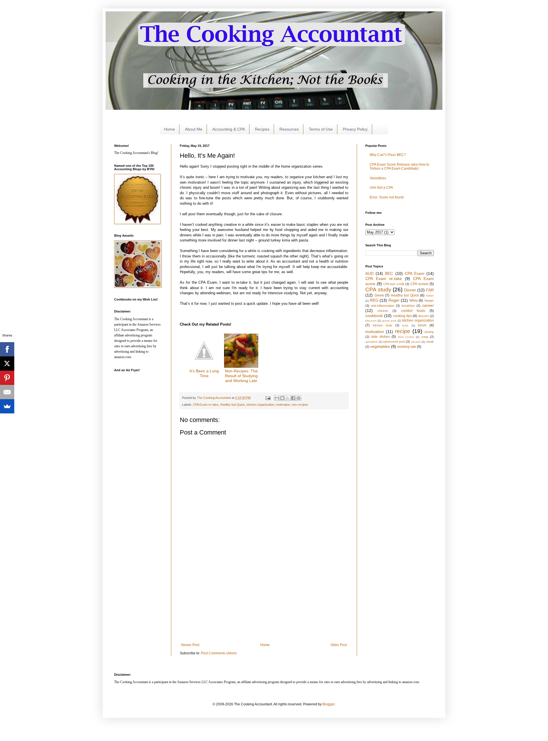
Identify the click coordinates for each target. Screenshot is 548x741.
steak (430, 341)
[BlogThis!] (282, 398)
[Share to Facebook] (293, 398)
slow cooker (406, 336)
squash (416, 341)
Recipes (262, 129)
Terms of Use (321, 129)
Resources (289, 129)
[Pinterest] (7, 378)
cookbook (374, 315)
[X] (7, 363)
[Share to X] (288, 398)
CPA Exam (414, 273)
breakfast (408, 305)
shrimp (429, 332)
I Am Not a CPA (381, 188)
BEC (389, 273)
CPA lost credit (393, 284)
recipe (402, 331)
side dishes (380, 337)
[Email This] (277, 398)
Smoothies (378, 178)
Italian (430, 295)
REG (374, 300)
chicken (382, 310)
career (428, 305)
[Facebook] (7, 349)
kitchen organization (260, 404)
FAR (430, 290)
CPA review (419, 284)
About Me (193, 129)
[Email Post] (267, 397)
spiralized (371, 341)
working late (406, 347)
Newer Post (190, 645)
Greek (379, 295)
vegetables (380, 346)
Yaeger (429, 300)
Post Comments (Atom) (219, 653)
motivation (283, 404)
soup (424, 336)
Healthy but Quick (232, 404)
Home (169, 129)
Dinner (410, 290)
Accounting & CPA (228, 129)
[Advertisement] (218, 112)
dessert (423, 316)
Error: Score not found (387, 197)
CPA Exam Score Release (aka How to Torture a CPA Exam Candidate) (399, 166)
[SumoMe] (7, 406)
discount (370, 320)
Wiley (413, 301)
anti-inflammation (382, 305)
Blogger (329, 704)
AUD (369, 273)
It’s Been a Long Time (204, 373)
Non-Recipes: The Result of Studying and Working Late (241, 376)
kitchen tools (382, 325)
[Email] (7, 392)
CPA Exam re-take (205, 404)
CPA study (378, 290)
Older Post (339, 645)
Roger (394, 300)
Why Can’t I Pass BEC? (388, 155)
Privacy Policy (355, 129)
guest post (389, 320)
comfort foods (413, 311)
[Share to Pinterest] (298, 398)
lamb (405, 325)
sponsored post (394, 341)
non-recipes (300, 404)
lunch (422, 325)
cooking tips (402, 316)
